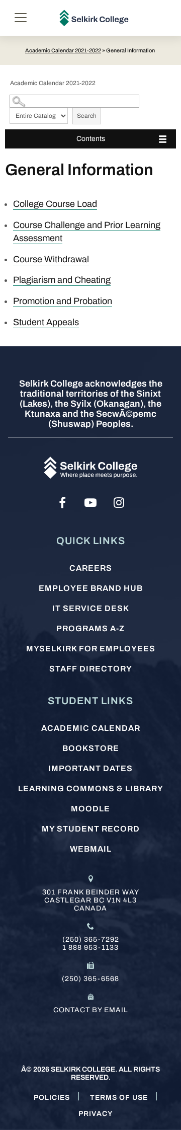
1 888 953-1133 (90, 947)
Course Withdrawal (51, 259)
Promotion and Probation (62, 301)
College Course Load (55, 204)
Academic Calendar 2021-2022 (63, 50)
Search (87, 115)
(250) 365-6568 (90, 979)
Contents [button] (90, 138)
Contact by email (90, 1010)
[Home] (94, 18)
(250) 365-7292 (90, 939)
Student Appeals (46, 322)
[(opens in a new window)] (62, 503)
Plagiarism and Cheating (62, 280)
